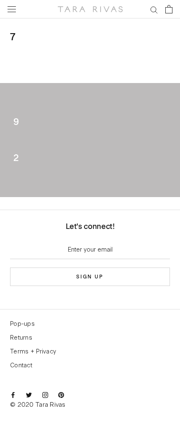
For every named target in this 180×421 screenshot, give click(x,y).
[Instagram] (45, 395)
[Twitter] (29, 395)
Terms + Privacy (33, 352)
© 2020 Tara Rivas (37, 405)
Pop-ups (22, 324)
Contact (21, 366)
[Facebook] (13, 395)
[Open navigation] (12, 9)
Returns (21, 338)
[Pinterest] (61, 395)
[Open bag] (168, 9)
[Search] (154, 9)
